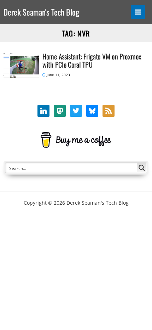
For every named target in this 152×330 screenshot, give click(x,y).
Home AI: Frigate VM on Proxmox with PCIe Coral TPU (91, 60)
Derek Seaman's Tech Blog (41, 12)
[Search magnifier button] (142, 168)
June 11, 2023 (58, 74)
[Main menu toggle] (138, 12)
